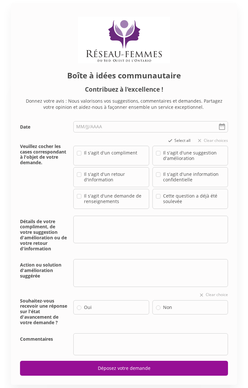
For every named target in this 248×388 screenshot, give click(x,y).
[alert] (150, 126)
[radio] (79, 307)
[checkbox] (79, 153)
